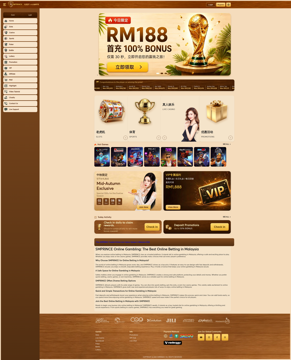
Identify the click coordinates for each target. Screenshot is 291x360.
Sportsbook (99, 341)
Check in (152, 226)
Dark (13, 15)
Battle (97, 347)
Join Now (143, 207)
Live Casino (99, 338)
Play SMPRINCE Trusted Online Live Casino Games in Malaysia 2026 (123, 242)
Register (221, 5)
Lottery (98, 350)
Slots (97, 335)
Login (210, 5)
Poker (97, 344)
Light (30, 15)
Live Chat (133, 341)
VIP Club (133, 338)
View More (173, 207)
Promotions (134, 335)
